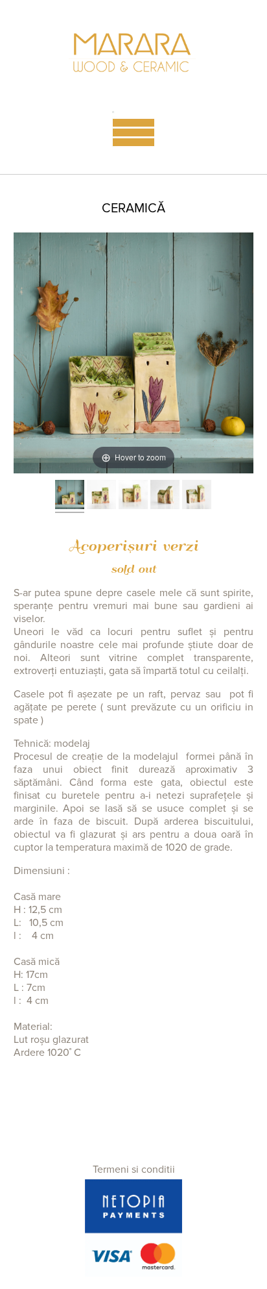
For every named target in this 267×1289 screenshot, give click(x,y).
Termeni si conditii (134, 1169)
